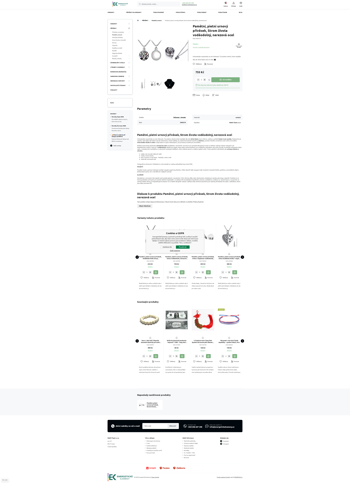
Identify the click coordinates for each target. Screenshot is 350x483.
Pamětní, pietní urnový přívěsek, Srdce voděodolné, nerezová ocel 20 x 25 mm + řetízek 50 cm (176, 257)
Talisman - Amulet (179, 117)
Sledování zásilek (189, 448)
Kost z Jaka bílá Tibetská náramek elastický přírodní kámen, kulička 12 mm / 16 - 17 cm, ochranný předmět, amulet (150, 341)
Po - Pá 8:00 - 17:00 (189, 453)
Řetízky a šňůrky (116, 58)
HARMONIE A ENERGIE (117, 76)
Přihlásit (172, 426)
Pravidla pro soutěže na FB (154, 450)
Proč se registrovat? (189, 455)
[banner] (120, 4)
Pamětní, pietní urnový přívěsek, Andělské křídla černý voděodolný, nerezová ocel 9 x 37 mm (150, 257)
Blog (112, 103)
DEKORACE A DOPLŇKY (117, 81)
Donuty (114, 42)
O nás (148, 443)
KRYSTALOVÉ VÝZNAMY (118, 85)
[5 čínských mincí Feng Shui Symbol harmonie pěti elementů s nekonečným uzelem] (203, 320)
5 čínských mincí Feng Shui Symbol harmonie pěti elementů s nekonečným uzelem (203, 341)
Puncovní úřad (150, 453)
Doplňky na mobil (117, 48)
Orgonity (114, 45)
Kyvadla (114, 50)
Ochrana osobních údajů (191, 443)
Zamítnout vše (167, 247)
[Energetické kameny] (138, 20)
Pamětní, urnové (157, 20)
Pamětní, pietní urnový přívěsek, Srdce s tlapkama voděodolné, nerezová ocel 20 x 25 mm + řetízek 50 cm (203, 257)
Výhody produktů (151, 448)
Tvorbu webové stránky (223, 477)
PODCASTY (113, 90)
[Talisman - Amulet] (238, 45)
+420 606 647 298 (188, 3)
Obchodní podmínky (190, 441)
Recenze (186, 457)
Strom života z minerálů (119, 40)
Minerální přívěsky (117, 37)
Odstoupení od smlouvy (153, 441)
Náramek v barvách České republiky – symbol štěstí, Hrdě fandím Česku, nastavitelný (229, 341)
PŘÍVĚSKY (145, 20)
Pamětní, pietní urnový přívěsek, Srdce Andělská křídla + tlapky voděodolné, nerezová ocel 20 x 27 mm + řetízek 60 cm (229, 257)
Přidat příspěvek (145, 206)
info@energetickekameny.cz (189, 4)
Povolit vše (183, 247)
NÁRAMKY (113, 24)
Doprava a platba (189, 445)
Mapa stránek (155, 477)
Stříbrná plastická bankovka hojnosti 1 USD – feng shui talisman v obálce (176, 341)
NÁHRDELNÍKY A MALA (117, 62)
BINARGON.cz (238, 477)
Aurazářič (115, 56)
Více (212, 59)
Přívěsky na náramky (118, 32)
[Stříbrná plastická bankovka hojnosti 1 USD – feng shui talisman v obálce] (176, 320)
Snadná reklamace (151, 445)
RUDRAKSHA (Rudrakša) (118, 72)
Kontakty (186, 450)
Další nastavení (175, 250)
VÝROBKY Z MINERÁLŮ (117, 67)
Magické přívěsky (117, 53)
